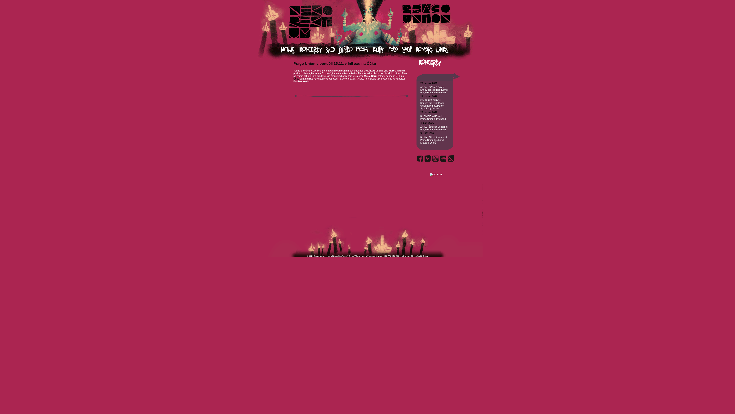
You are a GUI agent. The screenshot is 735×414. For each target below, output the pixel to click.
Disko (347, 50)
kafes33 (418, 256)
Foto (395, 50)
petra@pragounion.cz (371, 256)
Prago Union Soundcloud (443, 158)
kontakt (425, 50)
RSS (451, 158)
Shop (409, 50)
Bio (332, 50)
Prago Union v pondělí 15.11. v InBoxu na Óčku (334, 64)
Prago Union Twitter (428, 158)
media (364, 50)
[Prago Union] (436, 170)
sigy (426, 256)
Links (445, 50)
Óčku (296, 78)
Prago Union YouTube (435, 158)
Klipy (380, 50)
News (290, 50)
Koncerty (313, 50)
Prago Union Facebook (420, 158)
